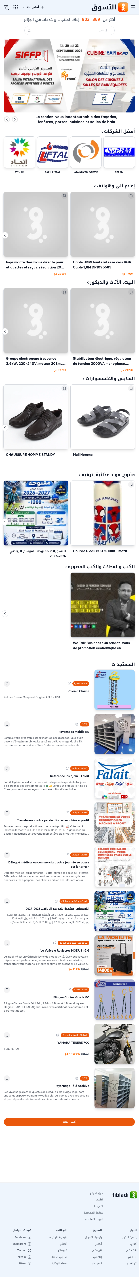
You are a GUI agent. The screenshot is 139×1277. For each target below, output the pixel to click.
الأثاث (84, 724)
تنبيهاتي (132, 1257)
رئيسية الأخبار (130, 1237)
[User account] (6, 7)
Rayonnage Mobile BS (73, 732)
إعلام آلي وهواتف (116, 186)
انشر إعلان (96, 1263)
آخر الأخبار (132, 1263)
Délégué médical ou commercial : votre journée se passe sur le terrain (48, 865)
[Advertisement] (69, 1157)
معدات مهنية (80, 683)
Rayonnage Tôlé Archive (72, 1086)
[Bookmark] (131, 196)
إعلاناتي (97, 1257)
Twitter (21, 1250)
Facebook (20, 1237)
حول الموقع (96, 1193)
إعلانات (99, 1199)
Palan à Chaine (78, 691)
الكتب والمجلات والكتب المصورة (101, 567)
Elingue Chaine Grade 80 (71, 997)
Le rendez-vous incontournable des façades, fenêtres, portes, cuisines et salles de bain (76, 119)
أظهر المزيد (69, 1121)
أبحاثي (98, 1243)
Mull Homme (83, 455)
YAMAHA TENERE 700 (73, 1042)
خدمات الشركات (79, 768)
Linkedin (21, 1257)
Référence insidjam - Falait (69, 776)
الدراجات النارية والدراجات (75, 1035)
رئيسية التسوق (93, 1237)
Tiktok (22, 1263)
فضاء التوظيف (59, 1263)
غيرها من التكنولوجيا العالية (73, 943)
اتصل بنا (98, 1206)
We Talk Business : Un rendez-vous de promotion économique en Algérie (101, 646)
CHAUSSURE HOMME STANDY (30, 455)
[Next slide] (15, 119)
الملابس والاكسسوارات (110, 378)
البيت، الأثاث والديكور (112, 282)
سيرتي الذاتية (59, 1257)
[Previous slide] (7, 119)
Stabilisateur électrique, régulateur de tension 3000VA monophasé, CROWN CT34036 (102, 361)
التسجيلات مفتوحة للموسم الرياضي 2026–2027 (38, 554)
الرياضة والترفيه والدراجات (74, 901)
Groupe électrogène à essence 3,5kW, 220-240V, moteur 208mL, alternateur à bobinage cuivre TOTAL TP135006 (35, 361)
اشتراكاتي (131, 1250)
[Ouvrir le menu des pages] (15, 7)
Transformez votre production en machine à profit (53, 820)
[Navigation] (133, 7)
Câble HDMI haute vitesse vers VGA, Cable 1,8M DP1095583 (102, 264)
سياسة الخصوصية (93, 1212)
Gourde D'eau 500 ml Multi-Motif (100, 551)
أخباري (133, 1243)
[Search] (29, 30)
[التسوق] (123, 7)
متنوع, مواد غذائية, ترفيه (108, 475)
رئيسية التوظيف (58, 1237)
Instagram (19, 1244)
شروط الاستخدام (94, 1219)
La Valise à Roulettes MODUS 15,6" (64, 950)
